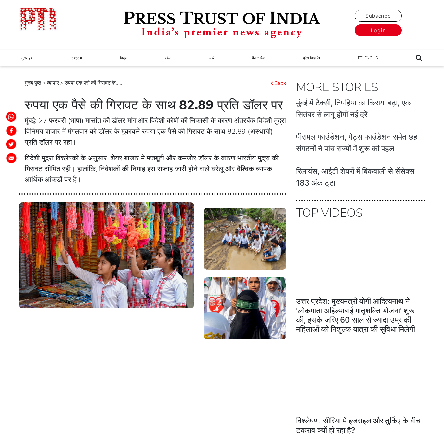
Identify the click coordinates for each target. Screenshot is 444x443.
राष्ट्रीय (76, 58)
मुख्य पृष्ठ (27, 58)
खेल (168, 58)
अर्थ (211, 58)
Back (280, 83)
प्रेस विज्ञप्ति (311, 58)
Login (378, 30)
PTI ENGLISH (369, 58)
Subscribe (378, 16)
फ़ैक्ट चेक (258, 58)
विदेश (123, 58)
